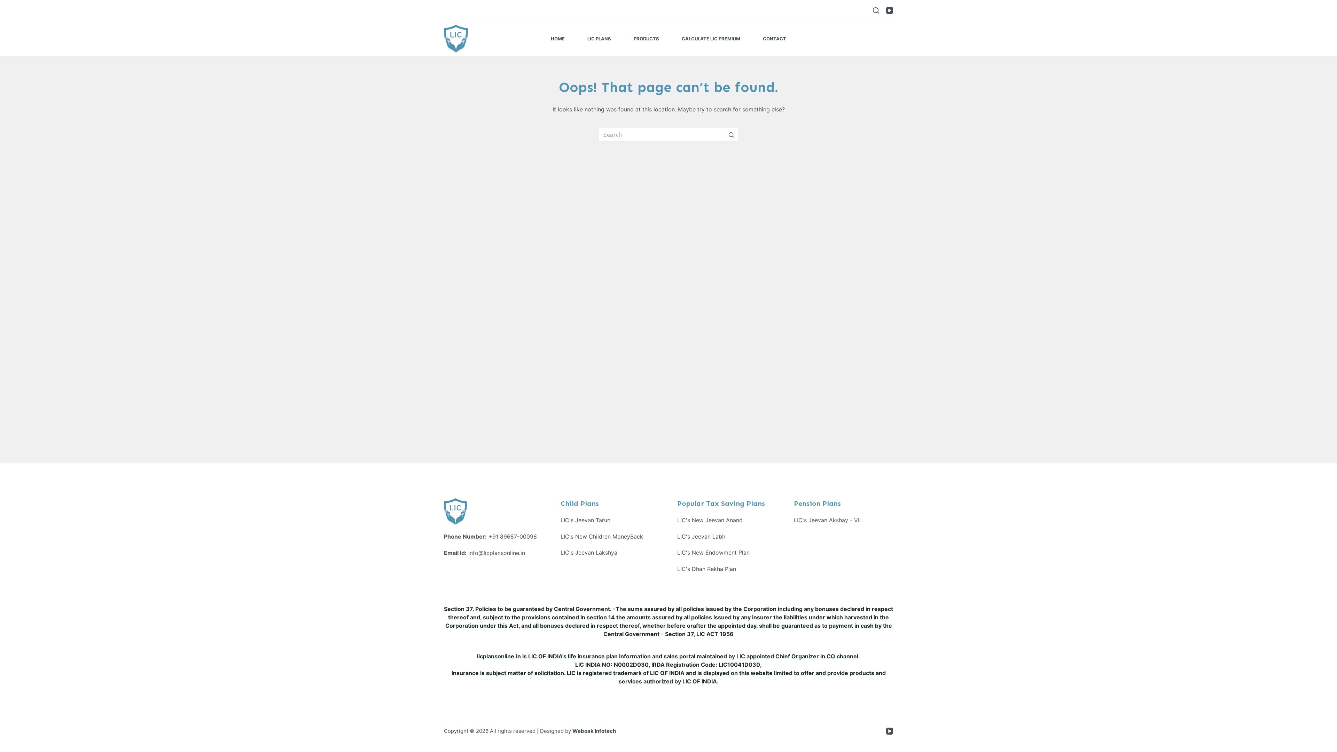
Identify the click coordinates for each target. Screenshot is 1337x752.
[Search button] (731, 135)
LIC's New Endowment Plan (713, 552)
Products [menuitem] (646, 38)
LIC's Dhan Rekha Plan (706, 568)
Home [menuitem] (558, 38)
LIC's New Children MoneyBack (602, 536)
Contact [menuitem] (774, 38)
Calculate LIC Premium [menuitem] (711, 38)
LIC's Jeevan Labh (701, 536)
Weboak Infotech (594, 731)
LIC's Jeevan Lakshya (589, 552)
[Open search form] (876, 10)
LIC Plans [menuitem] (599, 38)
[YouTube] (889, 10)
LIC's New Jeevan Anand (710, 520)
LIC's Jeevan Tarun (585, 520)
